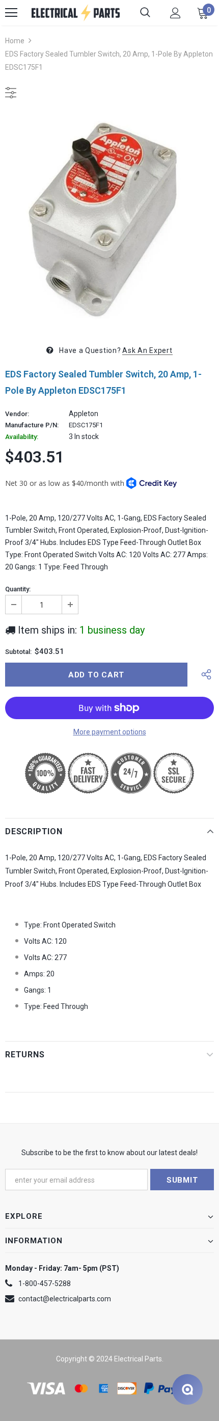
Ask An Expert (147, 350)
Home (14, 41)
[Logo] (76, 12)
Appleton (83, 413)
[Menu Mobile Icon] (11, 13)
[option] (109, 220)
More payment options (109, 732)
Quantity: (18, 589)
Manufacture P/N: (32, 425)
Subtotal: (18, 652)
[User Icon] (175, 13)
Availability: (21, 437)
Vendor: (17, 414)
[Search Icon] (145, 13)
